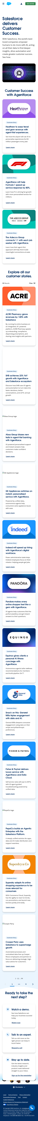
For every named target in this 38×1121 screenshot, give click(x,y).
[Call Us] (32, 1108)
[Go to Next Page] (33, 984)
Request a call (17, 1048)
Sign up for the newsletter (21, 1075)
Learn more (10, 147)
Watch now (16, 1023)
